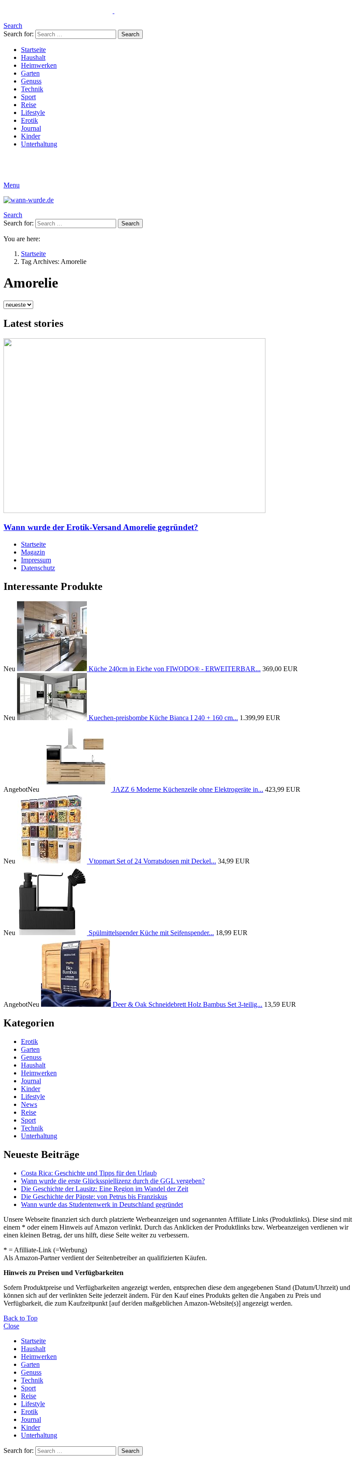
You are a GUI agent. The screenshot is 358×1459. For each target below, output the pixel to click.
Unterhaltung (39, 144)
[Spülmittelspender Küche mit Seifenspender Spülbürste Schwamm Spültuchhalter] (53, 932)
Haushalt (33, 57)
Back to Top (20, 1318)
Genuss (31, 81)
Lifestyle (33, 112)
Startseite (33, 49)
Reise (28, 104)
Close (11, 1326)
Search (130, 34)
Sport (28, 97)
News (29, 1104)
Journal (31, 128)
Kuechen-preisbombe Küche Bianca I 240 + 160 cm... (163, 717)
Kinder (30, 136)
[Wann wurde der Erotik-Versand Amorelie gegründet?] (179, 426)
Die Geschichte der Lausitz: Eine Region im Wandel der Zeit (104, 1188)
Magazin (33, 552)
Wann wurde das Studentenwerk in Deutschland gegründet (102, 1204)
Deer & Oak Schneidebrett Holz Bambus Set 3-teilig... (187, 1004)
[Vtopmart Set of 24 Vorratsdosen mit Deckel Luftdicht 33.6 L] (53, 861)
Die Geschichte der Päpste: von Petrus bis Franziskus (94, 1196)
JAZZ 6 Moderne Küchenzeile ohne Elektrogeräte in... (188, 789)
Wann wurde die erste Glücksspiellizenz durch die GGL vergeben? (113, 1181)
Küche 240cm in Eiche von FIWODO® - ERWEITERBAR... (175, 668)
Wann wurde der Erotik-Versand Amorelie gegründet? (100, 527)
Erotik (29, 120)
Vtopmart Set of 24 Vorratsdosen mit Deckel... (152, 861)
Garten (30, 73)
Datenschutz (38, 568)
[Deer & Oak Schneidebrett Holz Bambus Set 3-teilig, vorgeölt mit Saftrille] (77, 1004)
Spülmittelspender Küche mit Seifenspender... (151, 932)
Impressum (36, 560)
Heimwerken (39, 65)
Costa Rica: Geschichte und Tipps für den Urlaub (89, 1173)
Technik (32, 89)
